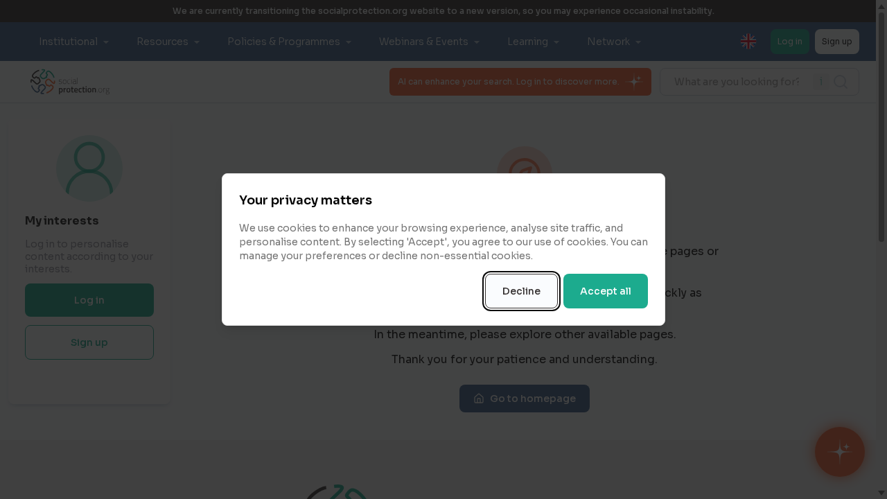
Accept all (605, 291)
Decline (521, 291)
